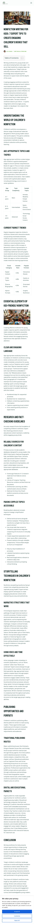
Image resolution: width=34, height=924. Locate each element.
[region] (17, 910)
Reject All (17, 920)
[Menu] (31, 3)
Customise (17, 916)
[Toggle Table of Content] (21, 58)
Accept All (17, 911)
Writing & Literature (20, 51)
